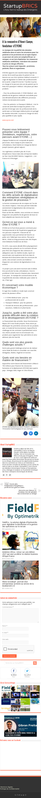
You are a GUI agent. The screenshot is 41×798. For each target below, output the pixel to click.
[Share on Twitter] (31, 435)
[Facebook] (17, 795)
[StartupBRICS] (20, 7)
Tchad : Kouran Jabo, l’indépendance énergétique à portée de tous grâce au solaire (14, 485)
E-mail (5, 633)
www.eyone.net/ (8, 120)
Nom (4, 626)
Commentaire (8, 607)
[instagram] (25, 795)
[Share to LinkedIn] (36, 435)
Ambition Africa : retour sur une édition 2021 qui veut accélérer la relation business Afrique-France (20, 554)
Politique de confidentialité (9, 789)
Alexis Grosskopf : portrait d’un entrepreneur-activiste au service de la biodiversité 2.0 (18, 584)
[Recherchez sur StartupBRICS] (35, 663)
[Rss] (15, 795)
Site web (5, 639)
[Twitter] (19, 795)
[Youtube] (23, 795)
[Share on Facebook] (25, 435)
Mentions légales (6, 787)
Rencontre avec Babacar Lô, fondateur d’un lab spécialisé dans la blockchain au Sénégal (27, 491)
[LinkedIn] (21, 795)
